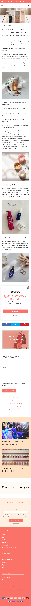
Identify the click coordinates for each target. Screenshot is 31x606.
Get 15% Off (15, 311)
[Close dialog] (28, 287)
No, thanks (15, 315)
